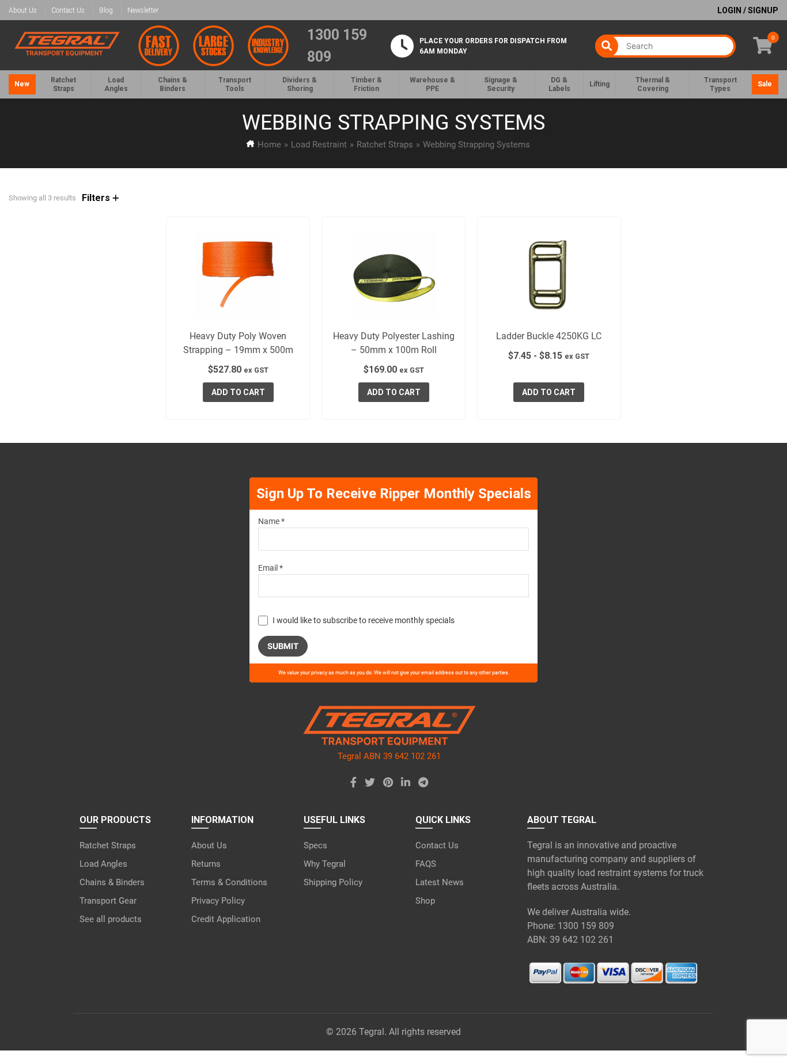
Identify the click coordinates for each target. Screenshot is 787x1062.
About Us (23, 10)
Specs (315, 845)
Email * (270, 567)
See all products (111, 919)
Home (269, 144)
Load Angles (103, 864)
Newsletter (142, 10)
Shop (425, 901)
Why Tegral (325, 864)
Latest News (439, 882)
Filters (97, 197)
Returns (206, 864)
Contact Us (68, 10)
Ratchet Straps (385, 144)
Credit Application (225, 919)
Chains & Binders (112, 882)
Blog (106, 10)
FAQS (425, 864)
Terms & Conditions (229, 882)
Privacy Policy (218, 901)
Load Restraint (319, 144)
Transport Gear (108, 901)
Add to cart (238, 392)
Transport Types (720, 84)
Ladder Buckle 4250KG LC (548, 336)
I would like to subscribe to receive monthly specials (364, 620)
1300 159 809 (337, 45)
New (21, 84)
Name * (271, 521)
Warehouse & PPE (432, 84)
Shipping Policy (333, 882)
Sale (765, 84)
